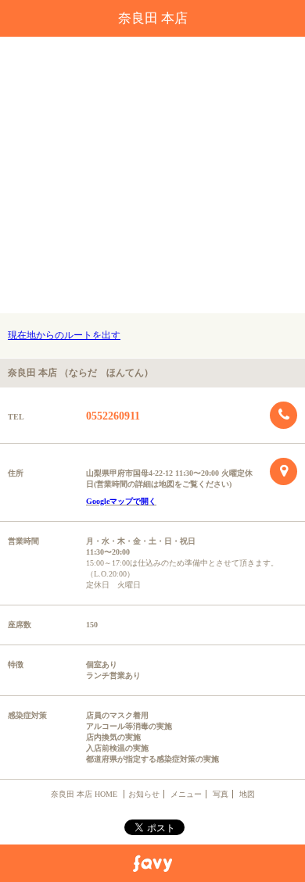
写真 (220, 794)
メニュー (186, 794)
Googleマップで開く (121, 501)
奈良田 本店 (153, 18)
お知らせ (144, 794)
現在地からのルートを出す (64, 335)
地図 (247, 794)
